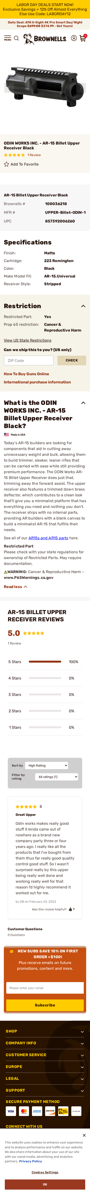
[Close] (84, 1135)
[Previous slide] (9, 88)
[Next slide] (81, 88)
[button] (8, 38)
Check (72, 360)
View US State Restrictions (27, 340)
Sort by (17, 765)
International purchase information (37, 382)
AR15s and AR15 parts (48, 538)
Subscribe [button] (45, 1005)
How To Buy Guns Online (26, 374)
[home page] (45, 39)
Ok (45, 1184)
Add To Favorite (25, 164)
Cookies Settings (45, 1172)
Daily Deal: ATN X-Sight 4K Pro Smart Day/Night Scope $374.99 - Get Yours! (45, 24)
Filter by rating (18, 776)
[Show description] (16, 586)
